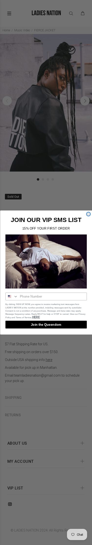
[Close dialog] (88, 214)
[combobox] (12, 296)
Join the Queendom (46, 324)
